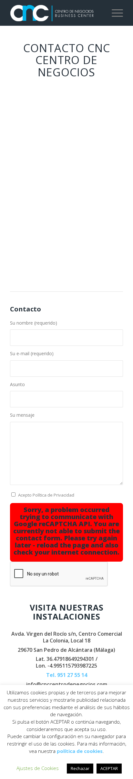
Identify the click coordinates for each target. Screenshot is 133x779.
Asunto (17, 384)
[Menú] (114, 13)
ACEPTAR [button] (109, 768)
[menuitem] (114, 13)
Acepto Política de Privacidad (46, 495)
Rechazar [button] (80, 768)
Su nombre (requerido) (33, 323)
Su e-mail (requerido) (32, 353)
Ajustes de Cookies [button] (37, 768)
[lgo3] (55, 13)
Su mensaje (22, 415)
